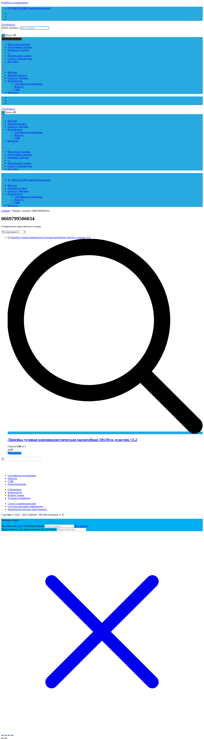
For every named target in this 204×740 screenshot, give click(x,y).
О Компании (15, 489)
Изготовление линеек (19, 55)
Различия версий (17, 484)
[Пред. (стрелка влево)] (2, 738)
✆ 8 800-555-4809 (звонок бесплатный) (29, 8)
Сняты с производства (20, 58)
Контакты (13, 92)
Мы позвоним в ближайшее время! (23, 526)
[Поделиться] (9, 735)
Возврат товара (16, 495)
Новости (18, 86)
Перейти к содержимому (14, 2)
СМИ (17, 89)
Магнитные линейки (19, 44)
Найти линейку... (10, 27)
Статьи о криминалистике (22, 503)
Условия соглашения (19, 498)
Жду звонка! (81, 526)
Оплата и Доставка (18, 78)
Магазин (12, 72)
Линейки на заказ (17, 75)
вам (19, 526)
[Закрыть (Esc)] (12, 735)
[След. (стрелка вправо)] (5, 738)
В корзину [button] (15, 453)
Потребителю (15, 81)
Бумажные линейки (18, 50)
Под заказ (13, 61)
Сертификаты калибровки (28, 83)
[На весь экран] (5, 735)
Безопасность (15, 492)
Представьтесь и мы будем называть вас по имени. (28, 529)
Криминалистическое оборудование (27, 509)
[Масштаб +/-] (2, 735)
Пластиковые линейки (20, 47)
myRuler (5, 210)
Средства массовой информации (25, 506)
